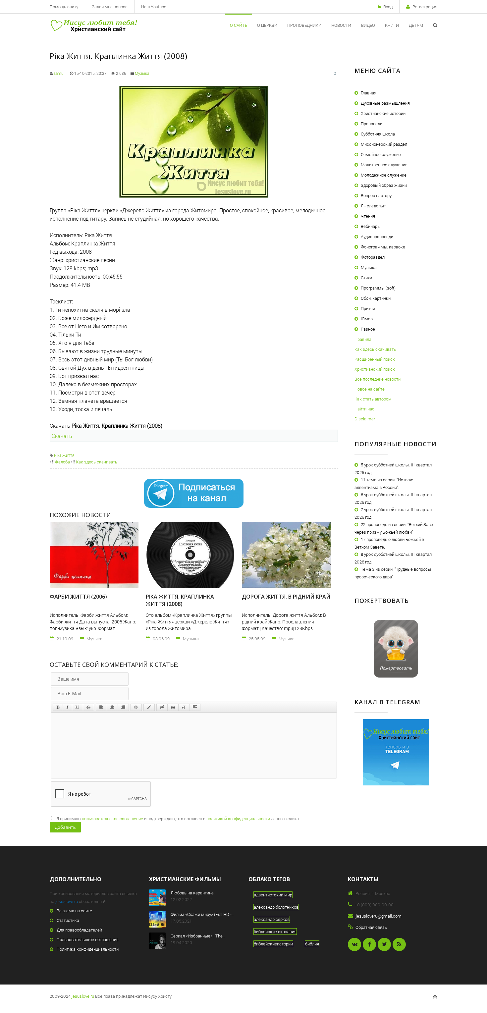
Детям (416, 25)
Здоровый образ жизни (384, 185)
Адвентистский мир (273, 895)
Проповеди (371, 124)
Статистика (68, 920)
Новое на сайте (369, 389)
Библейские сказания (275, 931)
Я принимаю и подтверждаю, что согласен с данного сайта (177, 819)
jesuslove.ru (66, 901)
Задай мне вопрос (110, 7)
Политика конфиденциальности (88, 949)
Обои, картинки (376, 298)
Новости (341, 25)
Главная (368, 93)
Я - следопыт (373, 206)
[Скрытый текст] (162, 707)
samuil (60, 73)
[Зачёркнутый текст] (88, 707)
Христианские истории (383, 113)
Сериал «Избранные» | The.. (198, 936)
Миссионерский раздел (384, 144)
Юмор (367, 319)
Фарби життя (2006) (78, 596)
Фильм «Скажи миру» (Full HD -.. (202, 914)
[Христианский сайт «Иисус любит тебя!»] (93, 25)
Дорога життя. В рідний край (286, 596)
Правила (362, 339)
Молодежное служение (383, 175)
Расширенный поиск (374, 359)
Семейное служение (381, 154)
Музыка (142, 73)
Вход (388, 7)
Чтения (368, 216)
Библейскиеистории (273, 944)
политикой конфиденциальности (238, 819)
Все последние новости (377, 379)
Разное (368, 329)
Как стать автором (373, 399)
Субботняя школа (378, 134)
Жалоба (62, 462)
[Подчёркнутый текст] (77, 707)
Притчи (368, 308)
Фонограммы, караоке (383, 247)
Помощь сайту (64, 7)
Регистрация (424, 7)
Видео (368, 25)
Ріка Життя (64, 455)
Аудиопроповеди (377, 237)
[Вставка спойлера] (194, 707)
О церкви (267, 25)
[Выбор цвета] (149, 707)
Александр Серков (272, 919)
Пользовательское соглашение (88, 939)
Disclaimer (364, 419)
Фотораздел (373, 257)
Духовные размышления (385, 103)
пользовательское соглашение (112, 819)
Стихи (366, 278)
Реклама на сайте (74, 911)
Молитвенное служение (384, 165)
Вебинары (371, 226)
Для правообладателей (79, 930)
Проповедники (304, 25)
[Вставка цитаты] (173, 707)
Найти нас (364, 409)
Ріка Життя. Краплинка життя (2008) (180, 600)
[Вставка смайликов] (136, 707)
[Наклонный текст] (67, 707)
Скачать (62, 435)
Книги (392, 25)
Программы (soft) (378, 288)
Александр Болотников (276, 907)
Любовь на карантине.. (193, 893)
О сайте (238, 25)
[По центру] (112, 707)
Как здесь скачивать (96, 462)
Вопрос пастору (376, 195)
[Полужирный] (58, 707)
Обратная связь (371, 927)
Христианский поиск (374, 369)
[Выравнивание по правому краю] (123, 707)
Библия (312, 944)
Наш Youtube (153, 7)
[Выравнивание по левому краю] (101, 707)
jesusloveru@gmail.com (379, 916)
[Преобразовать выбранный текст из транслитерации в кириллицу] (183, 707)
